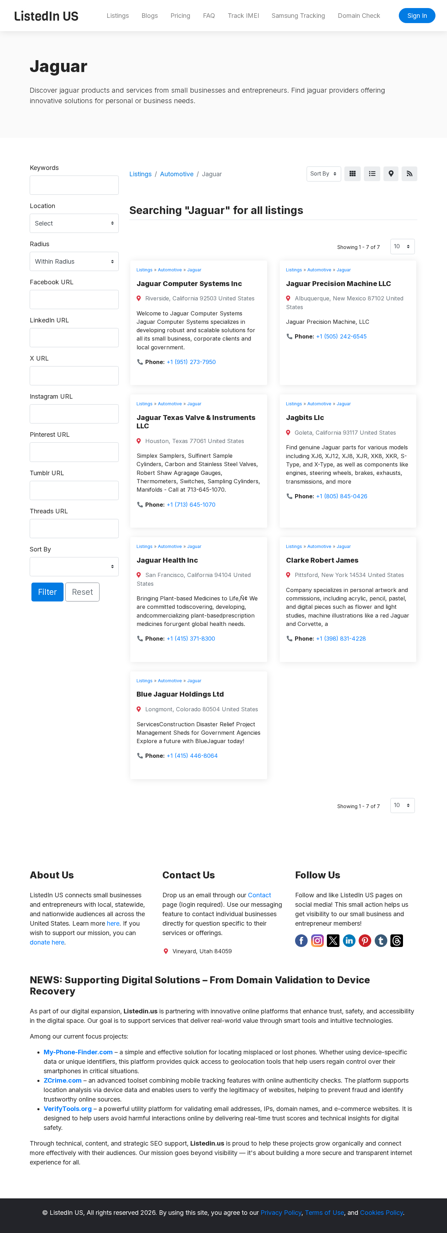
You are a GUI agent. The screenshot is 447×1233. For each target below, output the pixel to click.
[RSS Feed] (409, 173)
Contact (259, 895)
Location (42, 205)
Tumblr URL (47, 473)
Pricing (180, 15)
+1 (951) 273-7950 (191, 361)
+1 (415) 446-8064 (192, 755)
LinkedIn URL (49, 320)
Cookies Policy (381, 1212)
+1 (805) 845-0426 (341, 496)
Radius (39, 244)
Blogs (149, 15)
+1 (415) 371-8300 (191, 638)
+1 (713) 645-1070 (191, 504)
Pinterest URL (50, 434)
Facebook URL (52, 282)
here (113, 923)
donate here (47, 942)
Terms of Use (324, 1212)
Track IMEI (243, 15)
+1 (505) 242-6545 (341, 336)
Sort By (40, 549)
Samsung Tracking (298, 15)
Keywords (44, 167)
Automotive (176, 174)
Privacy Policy (281, 1212)
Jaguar (194, 269)
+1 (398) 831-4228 (341, 638)
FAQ (209, 15)
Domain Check (359, 15)
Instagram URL (51, 396)
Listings (118, 15)
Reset (82, 592)
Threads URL (49, 511)
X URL (39, 358)
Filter (47, 592)
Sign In (417, 15)
